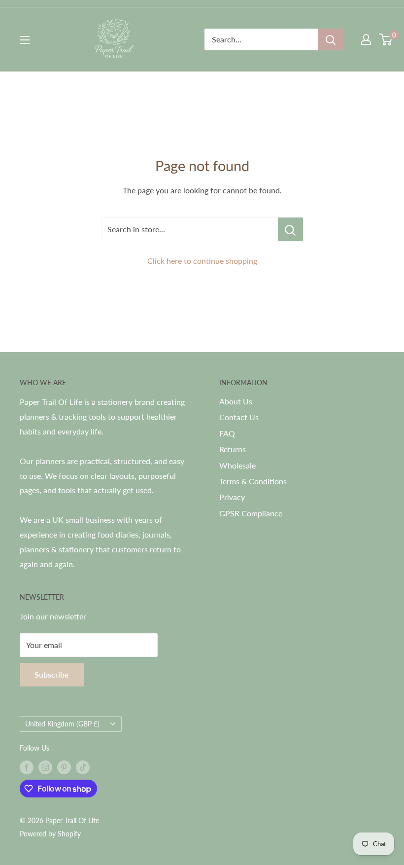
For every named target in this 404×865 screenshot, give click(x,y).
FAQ (227, 433)
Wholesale (237, 465)
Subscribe (51, 674)
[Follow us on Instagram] (45, 767)
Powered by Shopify (50, 833)
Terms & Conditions (253, 481)
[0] (386, 39)
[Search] (330, 39)
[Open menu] (25, 40)
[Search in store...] (290, 229)
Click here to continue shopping (202, 260)
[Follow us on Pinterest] (64, 767)
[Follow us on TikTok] (83, 767)
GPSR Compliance (250, 513)
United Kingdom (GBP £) (62, 724)
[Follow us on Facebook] (27, 767)
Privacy (232, 497)
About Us (235, 401)
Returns (232, 449)
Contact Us (239, 417)
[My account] (366, 39)
